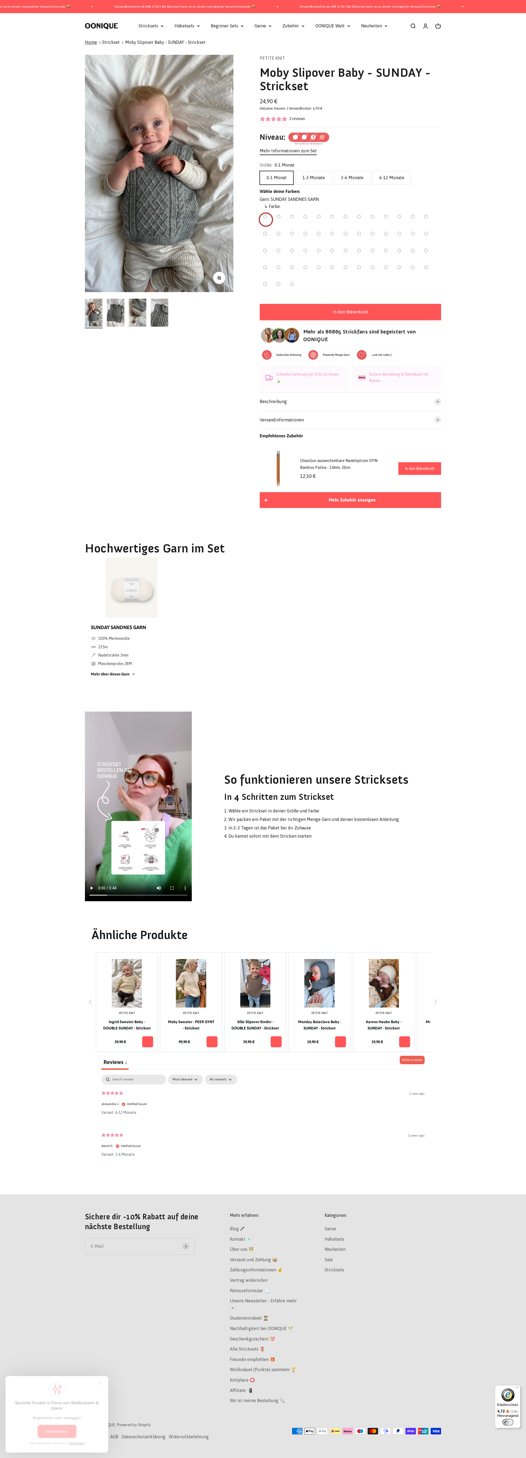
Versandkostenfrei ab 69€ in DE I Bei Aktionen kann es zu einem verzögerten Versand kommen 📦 (125, 6)
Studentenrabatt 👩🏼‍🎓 (249, 1318)
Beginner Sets (224, 25)
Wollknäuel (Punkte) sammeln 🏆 (263, 1369)
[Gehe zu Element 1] (93, 313)
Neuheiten (371, 25)
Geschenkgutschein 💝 (252, 1338)
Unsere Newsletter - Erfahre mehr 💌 (263, 1304)
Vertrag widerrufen (248, 1280)
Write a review (412, 1060)
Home (91, 42)
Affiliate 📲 (241, 1390)
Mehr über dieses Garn (110, 674)
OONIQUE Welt (330, 25)
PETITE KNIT (272, 58)
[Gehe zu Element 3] (137, 313)
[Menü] (517, 1388)
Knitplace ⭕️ (242, 1379)
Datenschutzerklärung (143, 1436)
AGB (114, 1436)
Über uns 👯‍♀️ (242, 1249)
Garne (260, 25)
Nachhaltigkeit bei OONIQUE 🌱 (261, 1328)
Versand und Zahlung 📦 (254, 1259)
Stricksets (148, 25)
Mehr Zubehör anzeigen (352, 499)
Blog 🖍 (237, 1228)
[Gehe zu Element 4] (159, 313)
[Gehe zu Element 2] (115, 313)
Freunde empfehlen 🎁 (252, 1359)
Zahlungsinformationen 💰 (256, 1269)
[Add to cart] (147, 1041)
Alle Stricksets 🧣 (247, 1348)
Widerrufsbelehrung (189, 1436)
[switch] (507, 1422)
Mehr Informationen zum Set (288, 150)
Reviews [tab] (115, 1062)
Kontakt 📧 (241, 1239)
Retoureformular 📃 (250, 1290)
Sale (329, 1259)
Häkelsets (184, 25)
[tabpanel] (263, 1120)
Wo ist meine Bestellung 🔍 (257, 1400)
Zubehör (290, 25)
